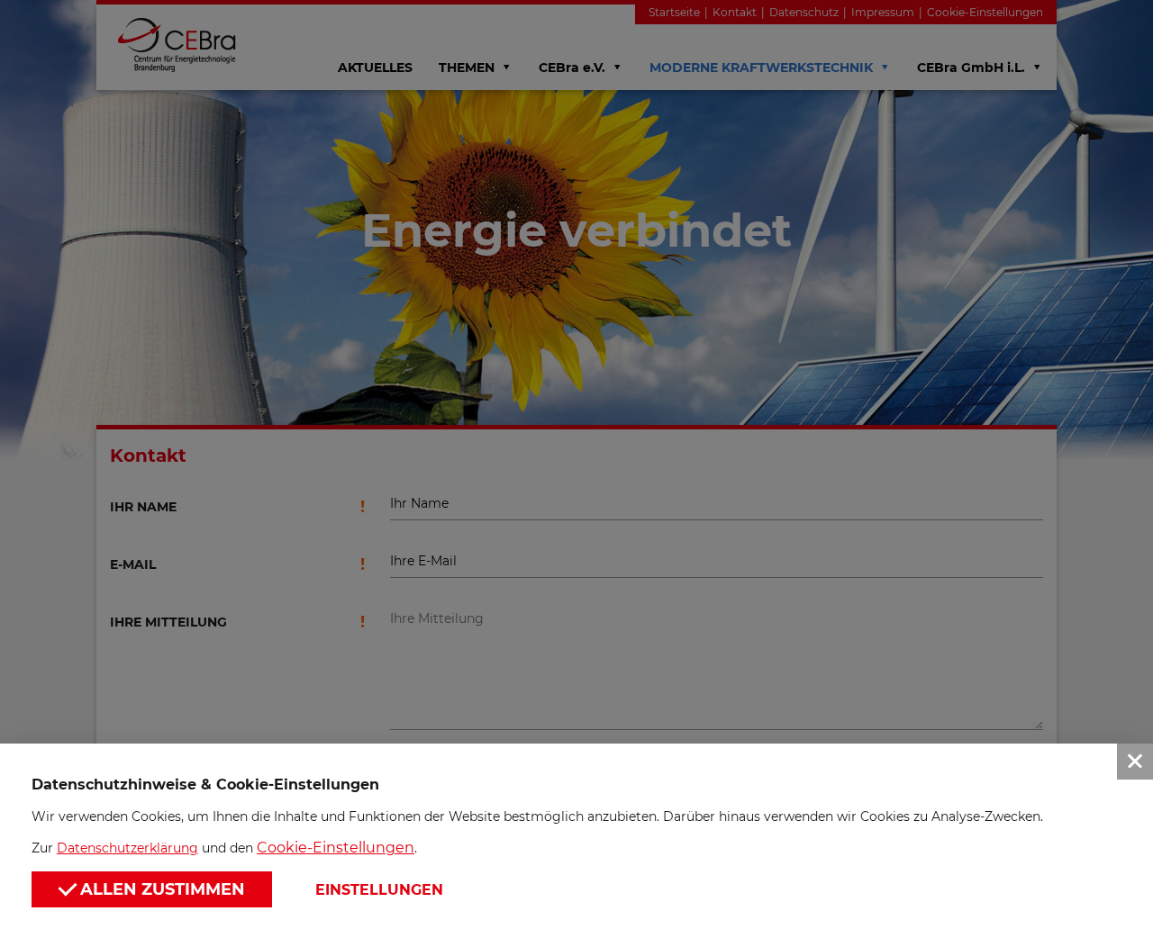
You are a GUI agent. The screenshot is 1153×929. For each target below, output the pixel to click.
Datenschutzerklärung (127, 848)
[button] (576, 464)
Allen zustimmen (160, 889)
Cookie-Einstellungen (335, 847)
